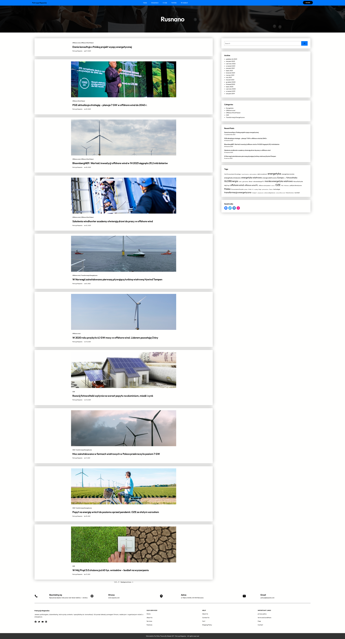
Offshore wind (76, 43)
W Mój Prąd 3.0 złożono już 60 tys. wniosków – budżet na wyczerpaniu (110, 570)
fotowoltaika (291, 177)
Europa (280, 177)
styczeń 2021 (230, 80)
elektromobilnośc (253, 174)
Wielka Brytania (290, 192)
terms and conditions (264, 617)
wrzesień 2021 (230, 66)
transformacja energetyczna (237, 192)
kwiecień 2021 (230, 73)
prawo (245, 189)
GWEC (240, 181)
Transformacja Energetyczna (89, 275)
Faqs (259, 621)
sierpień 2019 (230, 93)
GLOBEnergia (231, 181)
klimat (250, 181)
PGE (282, 185)
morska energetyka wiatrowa (279, 181)
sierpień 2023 (230, 61)
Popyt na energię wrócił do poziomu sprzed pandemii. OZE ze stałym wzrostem (115, 512)
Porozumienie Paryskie (237, 189)
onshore (273, 185)
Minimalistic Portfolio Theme (155, 636)
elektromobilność (262, 174)
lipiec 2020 (229, 87)
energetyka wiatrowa (251, 177)
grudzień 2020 (230, 82)
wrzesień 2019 (230, 91)
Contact (260, 625)
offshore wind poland (264, 185)
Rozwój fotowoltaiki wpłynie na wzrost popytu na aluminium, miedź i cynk (112, 395)
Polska (227, 189)
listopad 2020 (230, 84)
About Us (149, 617)
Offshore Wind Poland (87, 43)
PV (252, 189)
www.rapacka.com (113, 597)
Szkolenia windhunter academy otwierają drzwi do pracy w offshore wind (112, 221)
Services (149, 621)
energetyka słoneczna (232, 178)
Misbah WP (170, 636)
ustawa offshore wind (280, 192)
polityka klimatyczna (296, 185)
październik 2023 (231, 59)
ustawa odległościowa (269, 192)
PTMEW (250, 189)
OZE (73, 391)
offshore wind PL (251, 185)
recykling (256, 189)
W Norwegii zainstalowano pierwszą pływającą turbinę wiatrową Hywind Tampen (117, 279)
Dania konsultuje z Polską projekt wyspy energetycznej (102, 46)
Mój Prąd (227, 185)
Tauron (271, 189)
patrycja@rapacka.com (267, 597)
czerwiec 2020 (231, 89)
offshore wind (237, 185)
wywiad (297, 193)
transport (254, 192)
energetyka (274, 173)
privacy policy (262, 614)
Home (148, 614)
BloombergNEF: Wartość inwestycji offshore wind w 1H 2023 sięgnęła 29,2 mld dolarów (120, 163)
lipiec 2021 (229, 70)
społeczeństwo (265, 189)
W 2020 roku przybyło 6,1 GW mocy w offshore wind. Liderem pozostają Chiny (115, 337)
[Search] (304, 43)
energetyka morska (288, 174)
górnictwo (245, 181)
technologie (276, 189)
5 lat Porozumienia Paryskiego (232, 174)
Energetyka (229, 108)
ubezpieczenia (260, 192)
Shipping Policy (207, 625)
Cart (203, 621)
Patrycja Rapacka (39, 3)
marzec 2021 (230, 75)
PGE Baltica (286, 185)
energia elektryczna (269, 178)
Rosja (260, 189)
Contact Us (205, 617)
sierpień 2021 (230, 68)
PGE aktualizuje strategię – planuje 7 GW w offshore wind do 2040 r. (109, 105)
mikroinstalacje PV (258, 181)
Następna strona (127, 582)
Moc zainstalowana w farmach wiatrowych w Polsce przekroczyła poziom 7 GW (116, 453)
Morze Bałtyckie (298, 181)
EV (285, 178)
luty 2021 (229, 77)
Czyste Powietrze (245, 174)
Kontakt (308, 2)
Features (149, 625)
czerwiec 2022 (230, 64)
